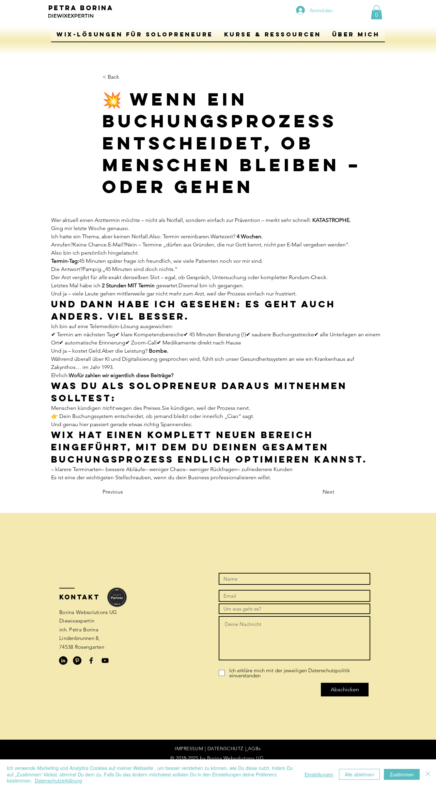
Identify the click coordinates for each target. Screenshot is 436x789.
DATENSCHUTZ (226, 748)
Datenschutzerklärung (58, 780)
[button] (135, 34)
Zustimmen (402, 774)
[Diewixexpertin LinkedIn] (63, 660)
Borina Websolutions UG (236, 758)
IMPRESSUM (189, 748)
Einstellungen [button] (319, 774)
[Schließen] (428, 774)
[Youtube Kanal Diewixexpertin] (105, 660)
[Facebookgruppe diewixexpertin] (91, 660)
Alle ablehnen (359, 774)
